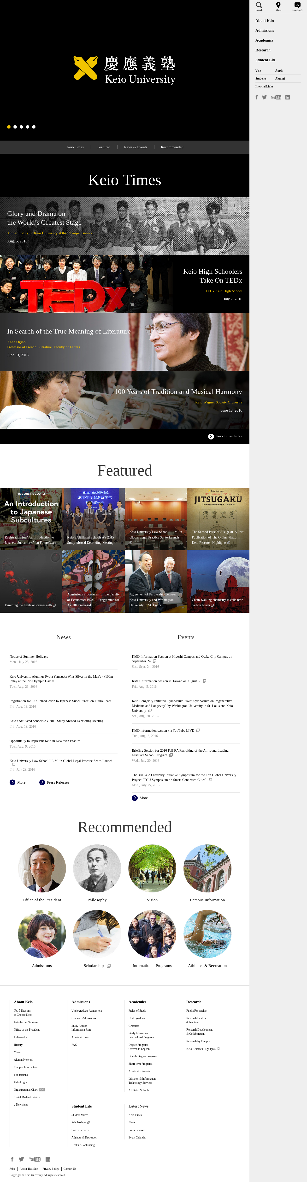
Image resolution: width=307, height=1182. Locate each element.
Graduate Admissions (83, 1018)
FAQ (74, 1044)
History (18, 1044)
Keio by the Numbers (26, 1022)
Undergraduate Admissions (86, 1010)
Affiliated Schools (139, 1090)
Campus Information (25, 1067)
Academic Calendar (140, 1071)
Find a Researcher (196, 1010)
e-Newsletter (21, 1104)
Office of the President (27, 1029)
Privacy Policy (50, 1168)
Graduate (134, 1025)
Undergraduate (137, 1018)
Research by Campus (198, 1041)
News (132, 1122)
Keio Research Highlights (202, 1049)
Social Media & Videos (27, 1097)
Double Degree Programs (143, 1056)
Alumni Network (23, 1059)
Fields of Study (137, 1010)
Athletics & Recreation (84, 1137)
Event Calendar (137, 1137)
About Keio (23, 1002)
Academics (137, 1002)
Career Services (80, 1130)
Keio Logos (20, 1082)
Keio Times (135, 1115)
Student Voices (79, 1115)
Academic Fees (80, 1037)
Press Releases (137, 1130)
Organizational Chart (29, 1089)
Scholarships (80, 1122)
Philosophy (20, 1037)
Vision (17, 1052)
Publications (21, 1075)
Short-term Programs (141, 1063)
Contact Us (70, 1168)
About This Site (29, 1168)
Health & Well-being (83, 1145)
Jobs (12, 1168)
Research (193, 1002)
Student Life (81, 1106)
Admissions (80, 1002)
